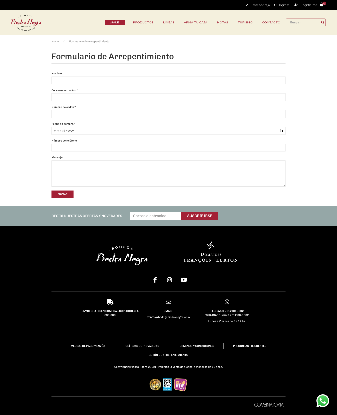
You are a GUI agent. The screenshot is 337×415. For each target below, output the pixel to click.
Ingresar (284, 5)
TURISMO (245, 22)
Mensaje (57, 157)
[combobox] (305, 22)
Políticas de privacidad (141, 346)
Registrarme (308, 5)
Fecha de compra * (63, 124)
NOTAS (222, 22)
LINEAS (168, 22)
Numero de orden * (63, 107)
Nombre (56, 73)
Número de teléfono (64, 140)
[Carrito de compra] (321, 5)
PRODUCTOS (143, 22)
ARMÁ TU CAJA (195, 22)
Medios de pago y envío (88, 346)
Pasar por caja (260, 5)
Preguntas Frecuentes (249, 346)
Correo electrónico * (64, 90)
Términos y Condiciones (196, 346)
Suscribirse (199, 216)
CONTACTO (271, 22)
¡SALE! (115, 22)
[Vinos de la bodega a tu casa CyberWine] (180, 384)
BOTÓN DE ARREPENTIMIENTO (168, 355)
